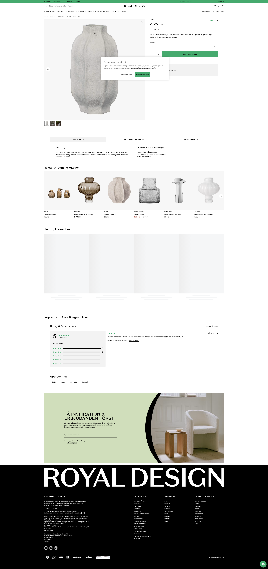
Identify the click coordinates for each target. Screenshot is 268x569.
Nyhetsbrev (137, 503)
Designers (137, 533)
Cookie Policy (138, 528)
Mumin (197, 508)
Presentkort (137, 506)
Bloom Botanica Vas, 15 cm (172, 214)
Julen (196, 523)
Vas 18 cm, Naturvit (110, 214)
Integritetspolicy (139, 526)
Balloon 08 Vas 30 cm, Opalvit (203, 214)
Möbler (166, 501)
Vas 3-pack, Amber (50, 214)
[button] (221, 1)
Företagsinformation (140, 521)
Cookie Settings (126, 74)
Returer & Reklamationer (141, 513)
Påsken (197, 503)
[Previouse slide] (48, 69)
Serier (166, 521)
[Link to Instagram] (51, 548)
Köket (166, 513)
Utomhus (198, 506)
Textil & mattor (168, 511)
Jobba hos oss (138, 518)
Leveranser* (137, 511)
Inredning (167, 508)
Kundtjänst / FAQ (139, 501)
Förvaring (167, 516)
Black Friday (198, 518)
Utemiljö (166, 518)
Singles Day (198, 516)
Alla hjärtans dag (200, 501)
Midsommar (199, 513)
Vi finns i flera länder (50, 508)
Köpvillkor (137, 508)
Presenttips (198, 511)
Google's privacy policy (148, 68)
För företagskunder (140, 531)
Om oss (136, 516)
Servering (167, 506)
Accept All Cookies (142, 74)
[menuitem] (47, 11)
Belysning (167, 503)
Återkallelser (137, 539)
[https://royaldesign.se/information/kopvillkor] (103, 557)
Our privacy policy (135, 68)
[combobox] (221, 1)
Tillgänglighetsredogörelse (142, 536)
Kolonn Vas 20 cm (139, 214)
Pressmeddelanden (140, 523)
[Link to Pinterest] (56, 548)
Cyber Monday (199, 521)
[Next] (221, 196)
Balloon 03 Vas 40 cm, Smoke (83, 214)
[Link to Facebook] (46, 548)
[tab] (78, 139)
